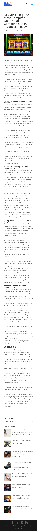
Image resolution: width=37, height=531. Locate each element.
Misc (22, 30)
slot (30, 130)
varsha (8, 30)
